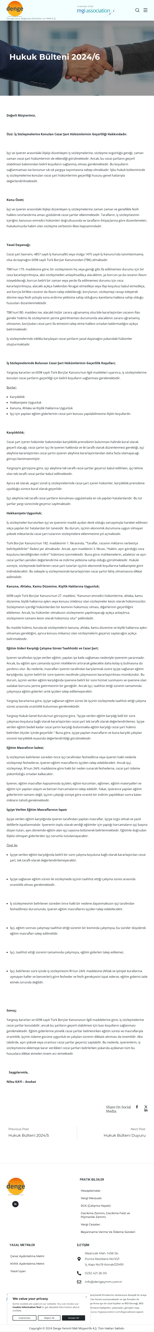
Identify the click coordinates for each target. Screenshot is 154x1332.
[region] (49, 1309)
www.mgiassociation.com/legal (109, 1311)
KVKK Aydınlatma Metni (27, 1263)
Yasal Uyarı (18, 1271)
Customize (24, 1318)
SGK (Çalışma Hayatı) (96, 1205)
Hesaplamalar (90, 1190)
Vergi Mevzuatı (91, 1198)
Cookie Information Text (27, 1307)
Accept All (73, 1318)
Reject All (49, 1318)
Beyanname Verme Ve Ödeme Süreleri (108, 1232)
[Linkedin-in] (15, 1204)
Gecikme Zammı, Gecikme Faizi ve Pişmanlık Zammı (105, 1215)
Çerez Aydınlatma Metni (27, 1256)
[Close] (86, 1297)
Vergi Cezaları (90, 1224)
